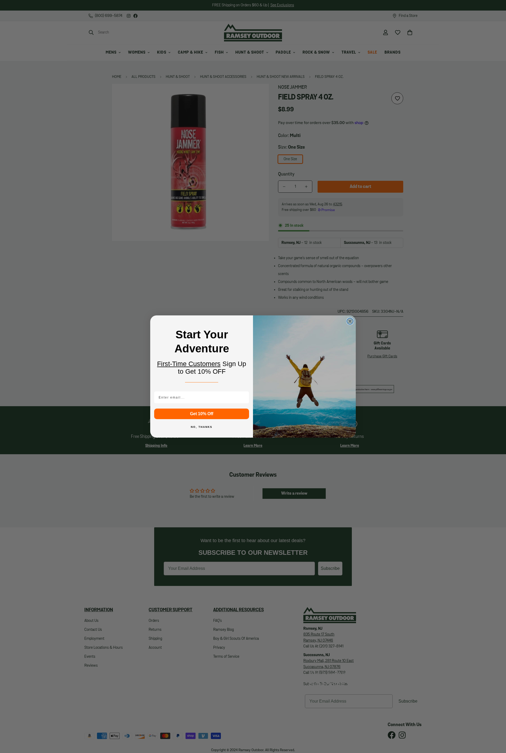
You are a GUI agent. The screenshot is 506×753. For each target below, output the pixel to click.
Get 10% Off (201, 413)
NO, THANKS (201, 426)
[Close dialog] (350, 321)
